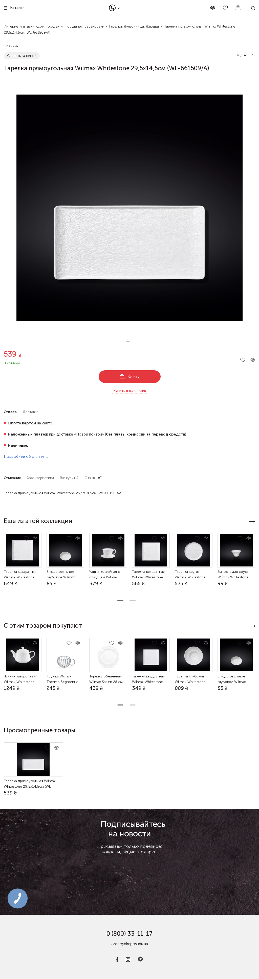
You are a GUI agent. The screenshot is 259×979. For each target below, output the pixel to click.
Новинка (11, 46)
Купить (133, 376)
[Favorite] (225, 8)
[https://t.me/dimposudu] (140, 961)
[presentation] (251, 521)
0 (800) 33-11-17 (129, 933)
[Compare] (212, 8)
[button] (120, 600)
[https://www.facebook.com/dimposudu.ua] (117, 961)
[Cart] (238, 7)
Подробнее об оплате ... (26, 456)
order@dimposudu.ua (129, 944)
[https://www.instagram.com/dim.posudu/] (128, 961)
